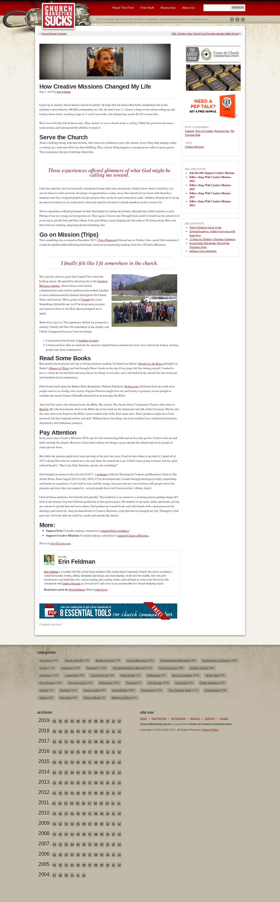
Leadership (72, 675)
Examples (67, 668)
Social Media (120, 690)
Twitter (232, 19)
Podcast (131, 682)
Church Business (137, 660)
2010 (43, 813)
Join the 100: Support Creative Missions (211, 173)
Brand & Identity (74, 660)
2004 (43, 874)
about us (195, 718)
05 (78, 721)
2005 (43, 864)
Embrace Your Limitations (203, 251)
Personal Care (222, 131)
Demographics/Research (175, 660)
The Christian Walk (179, 690)
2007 (43, 843)
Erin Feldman (64, 91)
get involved (178, 718)
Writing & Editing (121, 697)
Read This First (123, 7)
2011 (43, 802)
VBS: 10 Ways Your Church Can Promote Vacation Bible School (205, 33)
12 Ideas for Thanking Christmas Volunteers (212, 239)
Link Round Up (99, 675)
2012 (43, 792)
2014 (43, 771)
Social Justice (92, 690)
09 (101, 721)
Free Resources (168, 668)
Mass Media (128, 675)
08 (95, 721)
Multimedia (153, 675)
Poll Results (155, 682)
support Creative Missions (133, 535)
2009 (43, 823)
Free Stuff (147, 7)
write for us (101, 589)
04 (72, 721)
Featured (189, 131)
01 (54, 721)
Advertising (46, 660)
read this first (158, 718)
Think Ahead (212, 690)
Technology (148, 690)
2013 (43, 782)
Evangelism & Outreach (216, 660)
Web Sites (66, 697)
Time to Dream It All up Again (205, 227)
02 (60, 721)
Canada (85, 299)
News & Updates (204, 131)
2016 (43, 751)
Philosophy (105, 682)
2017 (43, 741)
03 (66, 721)
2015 (43, 761)
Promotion (181, 682)
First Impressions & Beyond (129, 668)
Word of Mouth (92, 697)
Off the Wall (212, 675)
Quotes (43, 690)
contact (224, 718)
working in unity (88, 340)
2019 (43, 720)
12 (119, 721)
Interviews (45, 675)
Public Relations (209, 682)
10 (107, 721)
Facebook (237, 19)
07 (89, 721)
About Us (188, 7)
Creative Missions (71, 583)
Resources (168, 7)
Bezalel (43, 409)
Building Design (105, 660)
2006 (43, 854)
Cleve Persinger (107, 240)
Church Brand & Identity (54, 33)
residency (102, 474)
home (143, 718)
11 (113, 721)
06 (84, 721)
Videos (43, 697)
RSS (243, 19)
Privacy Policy (210, 729)
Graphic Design (199, 668)
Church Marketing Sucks (58, 16)
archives (210, 718)
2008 (43, 833)
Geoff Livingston (60, 543)
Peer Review (47, 682)
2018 (43, 730)
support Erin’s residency (115, 531)
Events (43, 668)
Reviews (65, 690)
